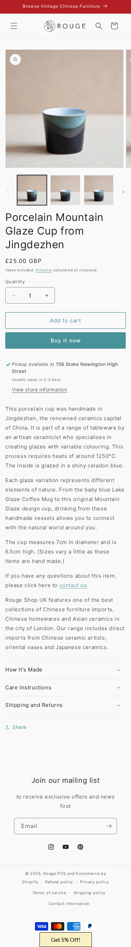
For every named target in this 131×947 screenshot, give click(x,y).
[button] (14, 26)
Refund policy (59, 881)
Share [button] (19, 727)
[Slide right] (123, 192)
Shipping (44, 270)
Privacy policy (94, 881)
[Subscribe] (109, 826)
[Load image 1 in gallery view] (32, 190)
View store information (39, 389)
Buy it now (66, 340)
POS (61, 873)
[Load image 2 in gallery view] (65, 190)
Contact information (69, 903)
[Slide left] (7, 192)
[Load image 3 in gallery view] (99, 190)
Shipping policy (89, 892)
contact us (73, 585)
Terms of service (49, 892)
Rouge (49, 873)
